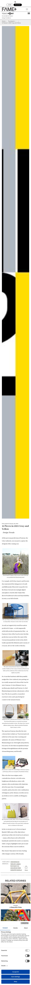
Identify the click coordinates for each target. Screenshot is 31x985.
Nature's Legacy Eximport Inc (15, 865)
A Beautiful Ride (16, 907)
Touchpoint (11, 21)
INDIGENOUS (14, 862)
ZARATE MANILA (16, 870)
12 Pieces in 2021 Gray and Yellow (11, 23)
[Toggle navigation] (27, 9)
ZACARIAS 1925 (15, 868)
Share (26, 870)
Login (9, 4)
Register (17, 4)
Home (3, 21)
